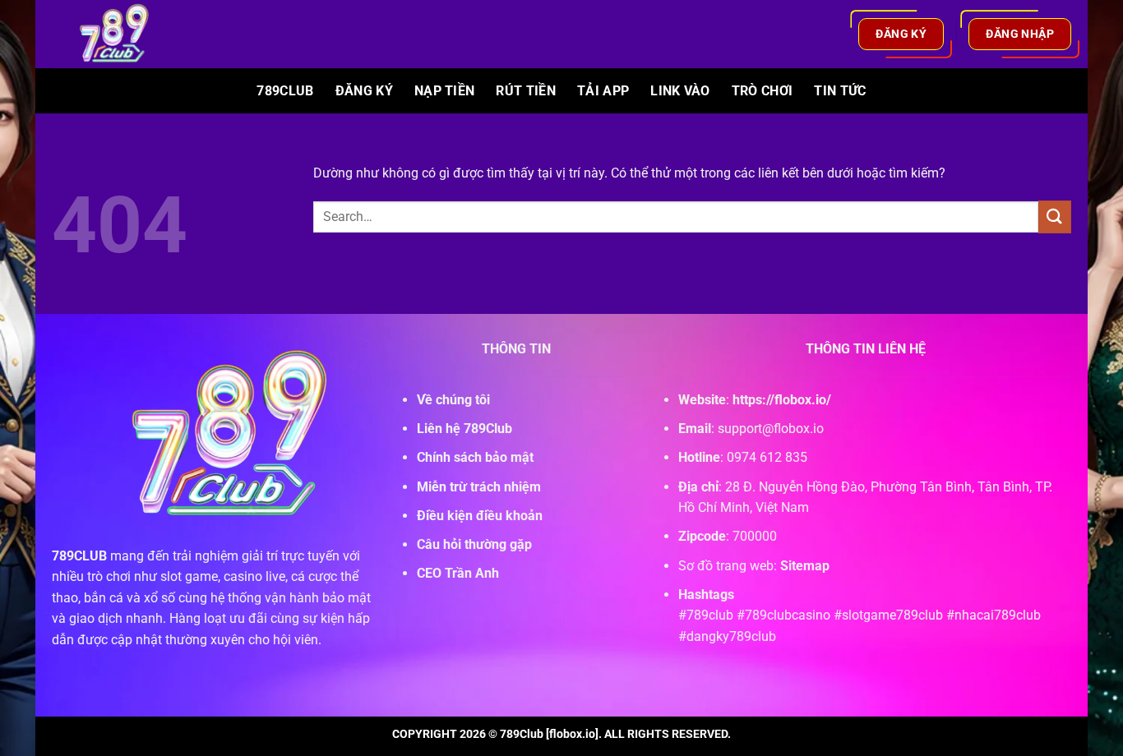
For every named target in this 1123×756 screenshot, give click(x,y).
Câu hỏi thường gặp (474, 544)
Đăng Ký (364, 91)
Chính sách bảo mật (475, 457)
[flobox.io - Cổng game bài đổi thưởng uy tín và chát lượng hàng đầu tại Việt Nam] (124, 34)
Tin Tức (840, 91)
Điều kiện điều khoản (480, 515)
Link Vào (680, 91)
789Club (284, 91)
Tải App (603, 91)
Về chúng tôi (453, 400)
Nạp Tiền (444, 91)
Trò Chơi (762, 91)
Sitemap (805, 566)
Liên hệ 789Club (464, 428)
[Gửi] (1054, 217)
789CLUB (79, 556)
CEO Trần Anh (458, 573)
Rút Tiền (526, 91)
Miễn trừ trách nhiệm (479, 487)
